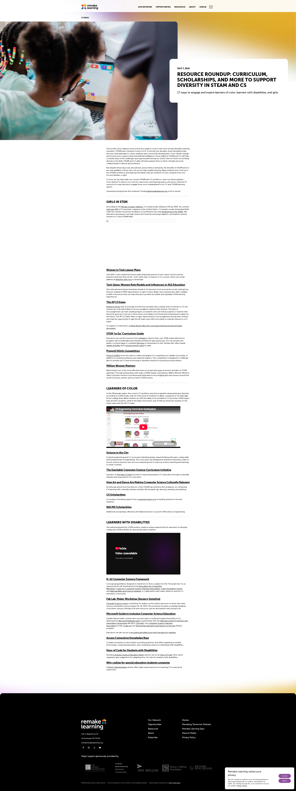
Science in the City (117, 452)
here (123, 343)
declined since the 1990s (172, 212)
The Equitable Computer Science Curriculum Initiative (138, 469)
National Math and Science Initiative (125, 591)
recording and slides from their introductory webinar (153, 632)
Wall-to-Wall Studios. (174, 783)
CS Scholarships (116, 494)
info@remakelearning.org (156, 191)
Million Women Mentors (120, 365)
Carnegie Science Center (117, 603)
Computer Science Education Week (128, 655)
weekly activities (113, 345)
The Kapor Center (124, 474)
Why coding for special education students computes (138, 662)
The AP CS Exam (116, 302)
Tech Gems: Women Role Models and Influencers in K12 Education (145, 284)
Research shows (113, 307)
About (192, 7)
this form (140, 343)
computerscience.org (146, 499)
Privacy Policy (189, 737)
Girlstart (142, 338)
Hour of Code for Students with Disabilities (131, 650)
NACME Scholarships (118, 507)
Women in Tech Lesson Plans (123, 269)
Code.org (120, 589)
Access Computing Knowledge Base (127, 637)
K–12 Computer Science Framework (127, 579)
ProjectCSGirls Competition (123, 350)
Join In (202, 7)
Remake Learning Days (193, 728)
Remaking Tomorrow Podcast (196, 724)
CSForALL (140, 623)
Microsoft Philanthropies (129, 621)
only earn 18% (112, 209)
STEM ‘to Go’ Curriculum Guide (125, 333)
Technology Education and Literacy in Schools (155, 626)
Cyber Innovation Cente (171, 589)
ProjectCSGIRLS (113, 355)
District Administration (117, 667)
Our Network (145, 7)
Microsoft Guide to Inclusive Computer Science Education (141, 613)
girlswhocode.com (124, 279)
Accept (284, 776)
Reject (284, 781)
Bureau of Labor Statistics (132, 207)
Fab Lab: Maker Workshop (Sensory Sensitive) (133, 598)
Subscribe (152, 737)
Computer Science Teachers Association (142, 589)
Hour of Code (166, 655)
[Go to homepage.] (90, 7)
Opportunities (163, 7)
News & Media (189, 733)
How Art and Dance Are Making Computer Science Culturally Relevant (148, 482)
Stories (85, 18)
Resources (179, 7)
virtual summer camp (135, 345)
